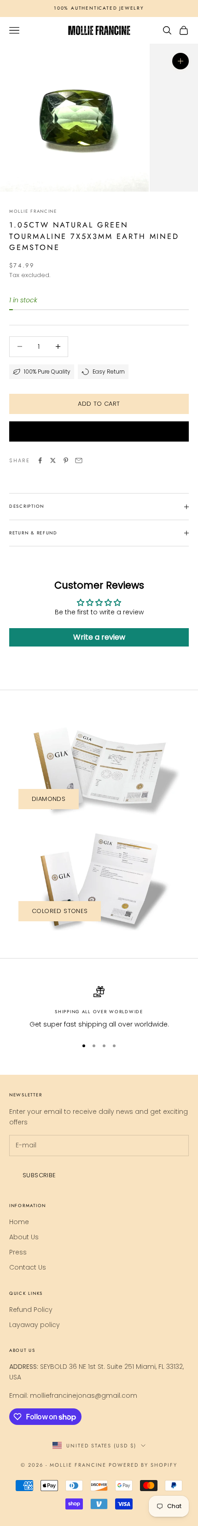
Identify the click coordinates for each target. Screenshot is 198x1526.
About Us (24, 1237)
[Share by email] (78, 460)
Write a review (99, 637)
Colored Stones (59, 911)
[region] (99, 1008)
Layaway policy (34, 1324)
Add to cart (99, 403)
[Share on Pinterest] (66, 460)
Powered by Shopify (143, 1465)
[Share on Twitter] (53, 460)
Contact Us (27, 1267)
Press (18, 1252)
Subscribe (39, 1175)
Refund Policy (30, 1309)
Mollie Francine (33, 211)
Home (19, 1221)
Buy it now (99, 431)
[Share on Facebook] (40, 460)
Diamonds (48, 798)
